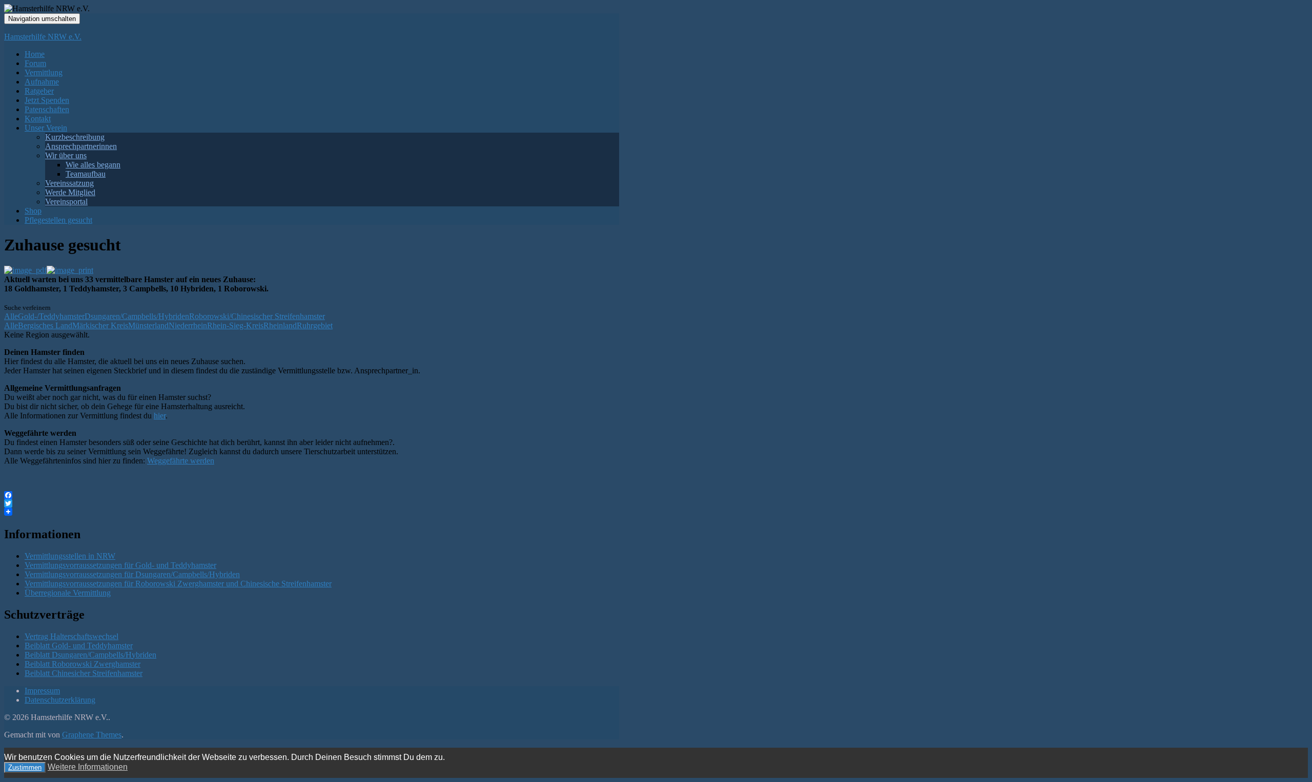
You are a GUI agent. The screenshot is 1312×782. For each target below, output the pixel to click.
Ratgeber (39, 91)
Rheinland (280, 325)
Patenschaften (47, 109)
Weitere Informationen (88, 767)
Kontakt (38, 118)
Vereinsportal (66, 201)
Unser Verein (46, 127)
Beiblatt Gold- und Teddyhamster (79, 645)
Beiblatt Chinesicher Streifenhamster (83, 673)
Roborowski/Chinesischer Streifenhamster (257, 316)
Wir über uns (66, 155)
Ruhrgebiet (315, 325)
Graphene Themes (91, 734)
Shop (33, 210)
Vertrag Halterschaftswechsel (71, 636)
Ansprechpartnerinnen (81, 146)
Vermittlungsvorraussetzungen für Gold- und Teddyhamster (120, 565)
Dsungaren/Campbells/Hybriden (137, 316)
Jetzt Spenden (47, 100)
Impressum (42, 690)
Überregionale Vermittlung (68, 592)
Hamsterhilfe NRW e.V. (42, 36)
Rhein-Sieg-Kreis (235, 325)
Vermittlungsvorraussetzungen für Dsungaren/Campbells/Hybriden (132, 574)
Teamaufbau (86, 174)
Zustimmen (25, 767)
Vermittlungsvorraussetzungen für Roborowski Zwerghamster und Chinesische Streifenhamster (178, 583)
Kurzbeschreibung (75, 137)
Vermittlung (44, 72)
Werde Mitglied (70, 192)
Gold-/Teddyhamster (51, 316)
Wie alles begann (93, 164)
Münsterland (148, 325)
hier (160, 415)
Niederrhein (188, 325)
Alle (11, 316)
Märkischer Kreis (100, 325)
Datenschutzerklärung (60, 699)
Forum (35, 63)
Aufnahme (42, 81)
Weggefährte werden (180, 460)
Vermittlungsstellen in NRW (70, 556)
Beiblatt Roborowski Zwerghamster (82, 664)
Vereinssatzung (69, 183)
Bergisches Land (45, 325)
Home (35, 54)
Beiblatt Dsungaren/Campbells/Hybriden (90, 654)
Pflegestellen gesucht (58, 220)
